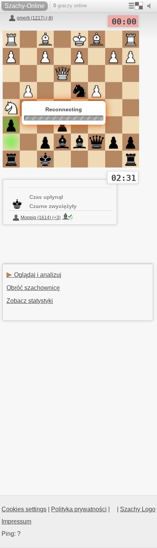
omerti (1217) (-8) (35, 18)
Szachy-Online (25, 6)
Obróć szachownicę (33, 288)
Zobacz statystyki (29, 301)
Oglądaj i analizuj (33, 275)
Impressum (16, 521)
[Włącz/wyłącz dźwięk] (150, 6)
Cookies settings (24, 509)
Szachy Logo (137, 509)
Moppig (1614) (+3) (41, 217)
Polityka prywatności (79, 509)
